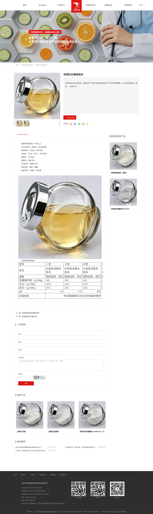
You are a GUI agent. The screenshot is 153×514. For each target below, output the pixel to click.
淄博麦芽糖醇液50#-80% (120, 209)
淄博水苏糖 (21, 431)
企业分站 (117, 512)
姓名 (19, 334)
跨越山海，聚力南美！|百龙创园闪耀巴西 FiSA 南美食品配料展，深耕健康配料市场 (82, 447)
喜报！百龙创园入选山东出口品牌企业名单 (31, 450)
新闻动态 (53, 475)
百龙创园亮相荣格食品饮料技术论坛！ (29, 447)
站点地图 (123, 512)
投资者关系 (90, 5)
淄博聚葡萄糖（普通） (119, 173)
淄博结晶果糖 (53, 431)
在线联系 (128, 5)
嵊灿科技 (111, 512)
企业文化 (23, 475)
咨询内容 (21, 357)
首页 (25, 5)
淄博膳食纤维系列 (27, 65)
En (142, 5)
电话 (19, 350)
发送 (26, 383)
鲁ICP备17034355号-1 (91, 512)
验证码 (20, 374)
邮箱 (19, 342)
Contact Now (70, 117)
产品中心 (33, 475)
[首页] (76, 6)
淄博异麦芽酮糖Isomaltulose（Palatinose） (93, 431)
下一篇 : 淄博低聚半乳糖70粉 (26, 316)
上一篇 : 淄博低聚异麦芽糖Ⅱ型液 (27, 313)
